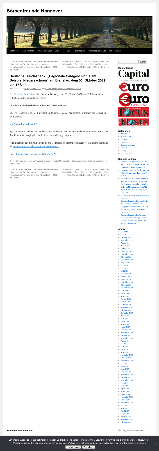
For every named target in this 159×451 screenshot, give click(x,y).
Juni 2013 (124, 405)
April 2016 (125, 349)
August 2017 (125, 315)
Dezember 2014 (126, 371)
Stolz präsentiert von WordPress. (133, 430)
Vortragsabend (39, 160)
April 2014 (125, 388)
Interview (124, 142)
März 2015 (125, 369)
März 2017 (125, 324)
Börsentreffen (126, 136)
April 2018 (125, 293)
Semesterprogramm (128, 145)
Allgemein (124, 133)
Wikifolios (59, 50)
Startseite (14, 50)
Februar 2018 (126, 299)
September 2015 (127, 360)
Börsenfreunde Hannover (34, 10)
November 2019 (127, 254)
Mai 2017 (124, 318)
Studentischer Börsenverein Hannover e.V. (63, 88)
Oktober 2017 (126, 310)
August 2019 (125, 262)
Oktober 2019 (126, 257)
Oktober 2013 (126, 399)
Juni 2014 (124, 383)
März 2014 (125, 391)
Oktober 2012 (126, 422)
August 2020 (125, 245)
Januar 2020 (125, 248)
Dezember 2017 (126, 304)
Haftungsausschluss (97, 50)
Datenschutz (115, 50)
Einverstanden (73, 447)
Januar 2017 (125, 327)
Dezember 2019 (126, 251)
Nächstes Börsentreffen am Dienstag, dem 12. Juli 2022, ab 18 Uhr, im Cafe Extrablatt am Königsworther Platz (135, 164)
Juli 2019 (124, 265)
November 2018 (127, 282)
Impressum (80, 50)
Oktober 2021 (126, 237)
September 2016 (127, 338)
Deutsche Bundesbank (25, 94)
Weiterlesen (89, 447)
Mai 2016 (124, 346)
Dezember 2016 (126, 329)
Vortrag (123, 150)
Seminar (124, 147)
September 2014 (127, 380)
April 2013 (125, 411)
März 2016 (125, 352)
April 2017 (125, 321)
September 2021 (127, 240)
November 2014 (127, 374)
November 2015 (127, 355)
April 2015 (125, 366)
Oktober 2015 (126, 357)
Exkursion (124, 139)
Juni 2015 (124, 363)
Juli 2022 (124, 231)
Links (69, 50)
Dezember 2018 (126, 279)
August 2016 (125, 341)
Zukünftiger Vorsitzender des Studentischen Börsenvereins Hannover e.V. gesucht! (135, 173)
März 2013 (125, 413)
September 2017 (127, 313)
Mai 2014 (124, 385)
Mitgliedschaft (28, 50)
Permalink (20, 163)
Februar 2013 (126, 416)
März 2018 (125, 296)
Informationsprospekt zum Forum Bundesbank (36, 146)
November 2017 (127, 307)
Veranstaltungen (44, 50)
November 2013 (127, 397)
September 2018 (127, 287)
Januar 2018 (125, 301)
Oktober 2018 (126, 285)
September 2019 (127, 259)
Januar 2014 (125, 394)
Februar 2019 (126, 273)
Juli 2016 (124, 343)
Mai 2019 (124, 271)
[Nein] (155, 443)
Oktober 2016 (126, 335)
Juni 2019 (124, 268)
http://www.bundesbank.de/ (23, 124)
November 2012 (127, 419)
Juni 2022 (124, 234)
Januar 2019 (125, 276)
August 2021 (125, 243)
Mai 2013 (124, 408)
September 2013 (127, 402)
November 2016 (127, 332)
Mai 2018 (124, 290)
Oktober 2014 (126, 377)
